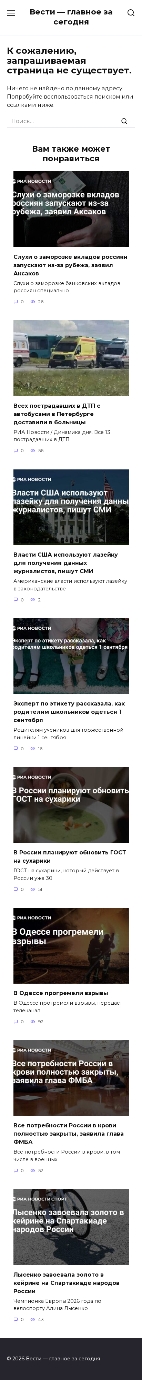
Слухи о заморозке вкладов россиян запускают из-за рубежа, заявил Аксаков (70, 264)
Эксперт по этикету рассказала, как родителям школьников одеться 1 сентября (69, 711)
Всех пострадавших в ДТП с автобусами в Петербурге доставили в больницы (56, 413)
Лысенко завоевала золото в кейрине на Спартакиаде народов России (66, 1282)
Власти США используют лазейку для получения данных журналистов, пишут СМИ (65, 563)
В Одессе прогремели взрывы (60, 993)
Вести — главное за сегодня (71, 17)
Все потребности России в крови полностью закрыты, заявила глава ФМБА (68, 1133)
